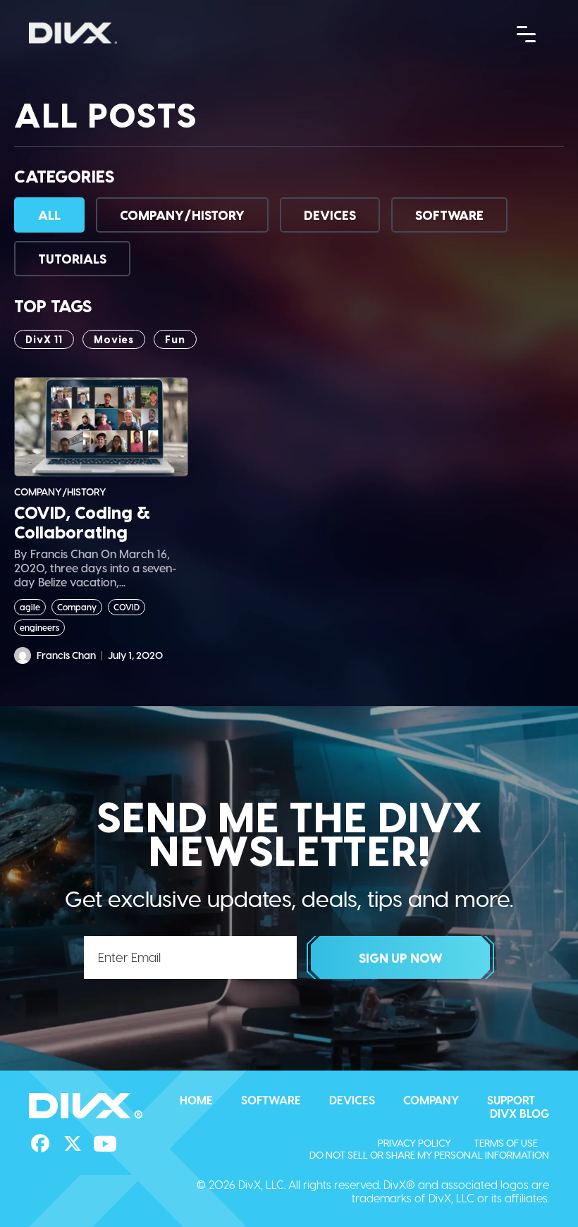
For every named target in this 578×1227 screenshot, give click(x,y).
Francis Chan (66, 655)
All (49, 214)
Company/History (182, 214)
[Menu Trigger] (526, 33)
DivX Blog (519, 1113)
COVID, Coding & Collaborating (82, 522)
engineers (39, 627)
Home (196, 1099)
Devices (330, 214)
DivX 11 (44, 339)
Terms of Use (506, 1143)
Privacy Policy (414, 1143)
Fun (175, 339)
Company (77, 607)
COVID (126, 607)
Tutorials (72, 258)
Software (449, 214)
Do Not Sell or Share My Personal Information (429, 1155)
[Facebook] (40, 1144)
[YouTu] (105, 1144)
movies (114, 339)
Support (511, 1099)
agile (30, 607)
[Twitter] (72, 1144)
